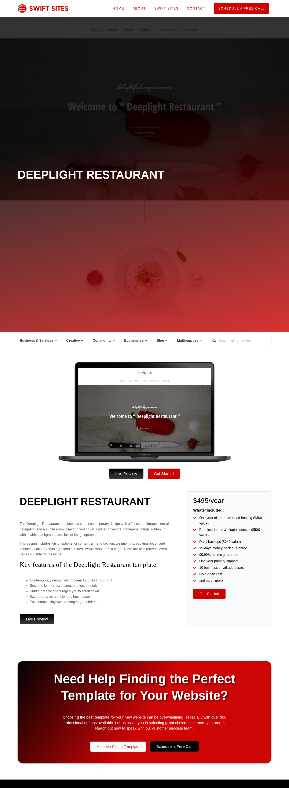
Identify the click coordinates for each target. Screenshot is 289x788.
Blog (160, 340)
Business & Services (37, 340)
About (139, 8)
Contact (196, 8)
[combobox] (240, 340)
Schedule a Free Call (241, 8)
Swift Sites (166, 8)
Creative (73, 340)
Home (118, 8)
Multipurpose (187, 340)
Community (102, 340)
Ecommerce (134, 340)
